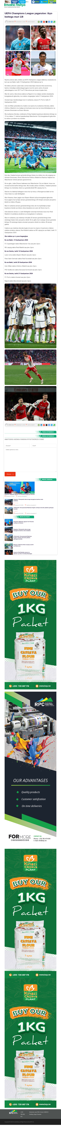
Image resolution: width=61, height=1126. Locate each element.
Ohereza (9, 474)
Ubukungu (16, 503)
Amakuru (16, 511)
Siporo (32, 492)
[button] (55, 7)
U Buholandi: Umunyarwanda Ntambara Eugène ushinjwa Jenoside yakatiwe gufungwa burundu (23, 538)
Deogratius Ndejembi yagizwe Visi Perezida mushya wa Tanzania (20, 494)
